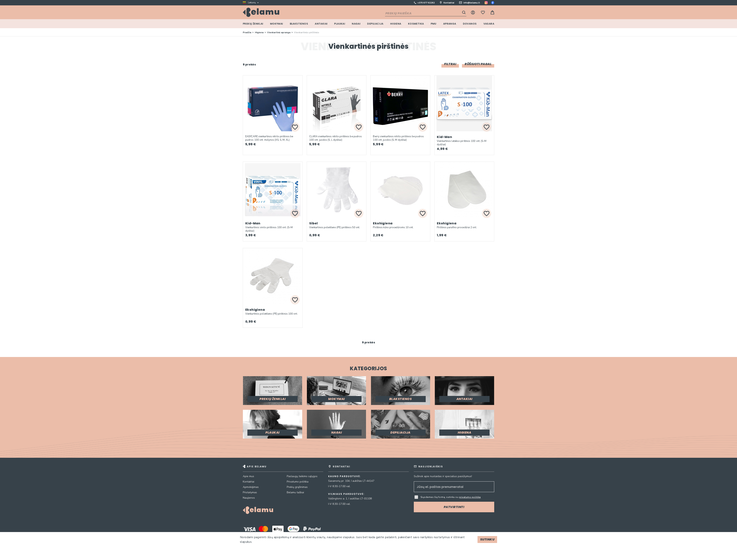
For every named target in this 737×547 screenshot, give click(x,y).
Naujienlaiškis (430, 466)
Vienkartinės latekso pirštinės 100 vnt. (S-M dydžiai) (461, 142)
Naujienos (249, 498)
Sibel (313, 223)
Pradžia (247, 32)
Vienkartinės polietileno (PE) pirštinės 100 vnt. (271, 314)
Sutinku (487, 539)
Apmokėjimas (251, 487)
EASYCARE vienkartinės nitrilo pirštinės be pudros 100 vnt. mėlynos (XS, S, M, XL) (269, 138)
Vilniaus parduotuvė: (346, 494)
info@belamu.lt (472, 2)
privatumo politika (470, 497)
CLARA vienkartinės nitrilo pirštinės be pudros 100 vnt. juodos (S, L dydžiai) (335, 138)
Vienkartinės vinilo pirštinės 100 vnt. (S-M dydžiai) (269, 229)
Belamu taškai (295, 492)
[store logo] (261, 12)
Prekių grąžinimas (297, 487)
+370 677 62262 (426, 2)
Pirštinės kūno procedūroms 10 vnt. (393, 227)
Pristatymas (250, 492)
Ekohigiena (382, 223)
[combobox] (425, 13)
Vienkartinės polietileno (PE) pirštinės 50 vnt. (334, 227)
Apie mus (248, 476)
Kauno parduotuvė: (344, 476)
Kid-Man (444, 137)
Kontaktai (449, 2)
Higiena (259, 32)
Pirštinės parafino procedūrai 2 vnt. (457, 227)
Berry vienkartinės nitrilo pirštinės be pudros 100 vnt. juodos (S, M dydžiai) (398, 138)
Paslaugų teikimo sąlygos (302, 476)
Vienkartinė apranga (279, 32)
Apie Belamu (257, 466)
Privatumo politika (297, 481)
